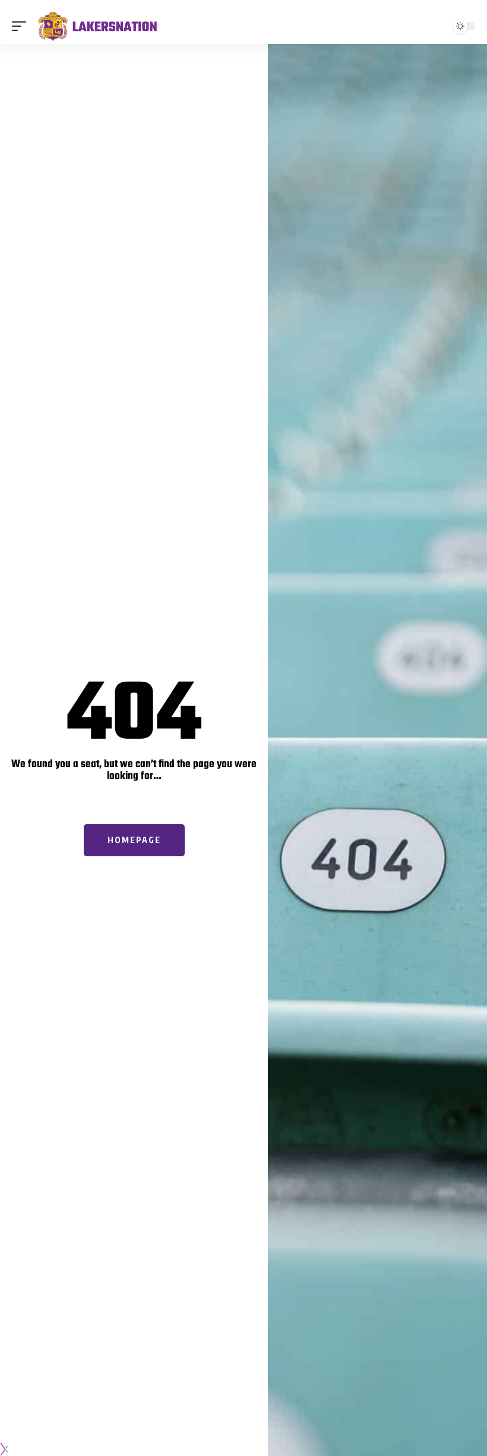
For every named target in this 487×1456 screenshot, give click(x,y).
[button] (22, 26)
